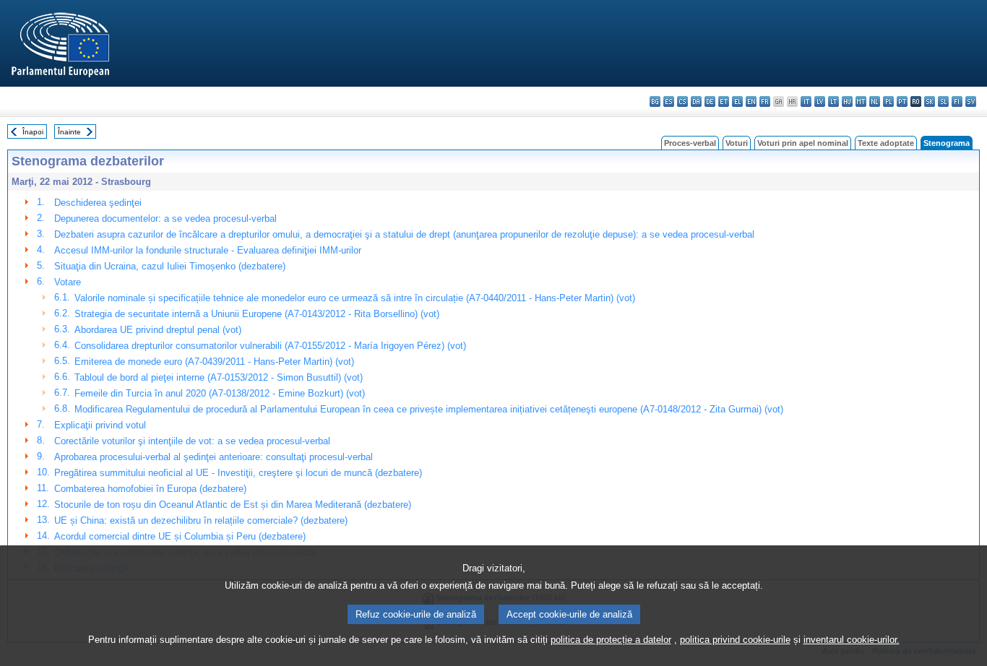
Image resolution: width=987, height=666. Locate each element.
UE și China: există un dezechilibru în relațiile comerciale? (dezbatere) (201, 520)
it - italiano (806, 101)
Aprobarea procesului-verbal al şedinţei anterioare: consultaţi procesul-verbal (213, 456)
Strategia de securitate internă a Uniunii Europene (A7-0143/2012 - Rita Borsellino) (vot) (256, 313)
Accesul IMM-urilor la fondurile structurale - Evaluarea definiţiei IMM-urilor (207, 250)
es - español (668, 101)
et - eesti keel (723, 101)
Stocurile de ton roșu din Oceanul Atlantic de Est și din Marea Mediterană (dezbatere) (232, 504)
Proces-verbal (690, 143)
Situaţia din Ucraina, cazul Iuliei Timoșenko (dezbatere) (169, 266)
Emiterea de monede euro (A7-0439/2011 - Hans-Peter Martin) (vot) (214, 361)
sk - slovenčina (929, 101)
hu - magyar (847, 101)
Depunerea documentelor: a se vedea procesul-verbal (165, 218)
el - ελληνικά (737, 101)
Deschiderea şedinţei (98, 202)
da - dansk (696, 101)
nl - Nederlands (874, 101)
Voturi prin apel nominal (802, 143)
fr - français (764, 101)
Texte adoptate (886, 143)
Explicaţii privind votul (100, 425)
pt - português (902, 101)
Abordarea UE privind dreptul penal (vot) (157, 329)
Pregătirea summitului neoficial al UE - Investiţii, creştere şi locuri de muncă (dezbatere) (238, 472)
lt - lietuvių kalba (833, 101)
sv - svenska (970, 101)
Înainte (69, 132)
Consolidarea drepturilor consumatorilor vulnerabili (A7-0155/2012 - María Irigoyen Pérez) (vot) (270, 345)
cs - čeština (682, 101)
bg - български (655, 101)
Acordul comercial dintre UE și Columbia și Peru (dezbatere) (180, 536)
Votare (67, 282)
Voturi (736, 143)
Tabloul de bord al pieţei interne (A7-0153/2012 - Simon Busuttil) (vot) (218, 377)
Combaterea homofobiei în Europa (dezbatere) (150, 488)
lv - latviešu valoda (819, 101)
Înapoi (32, 132)
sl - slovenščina (943, 101)
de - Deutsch (709, 101)
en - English (751, 101)
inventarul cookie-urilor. (851, 639)
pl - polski (888, 101)
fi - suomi (957, 101)
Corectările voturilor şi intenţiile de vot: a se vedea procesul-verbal (192, 441)
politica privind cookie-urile (735, 639)
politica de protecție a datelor (611, 639)
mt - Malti (860, 101)
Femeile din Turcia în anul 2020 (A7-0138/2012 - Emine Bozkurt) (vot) (219, 393)
